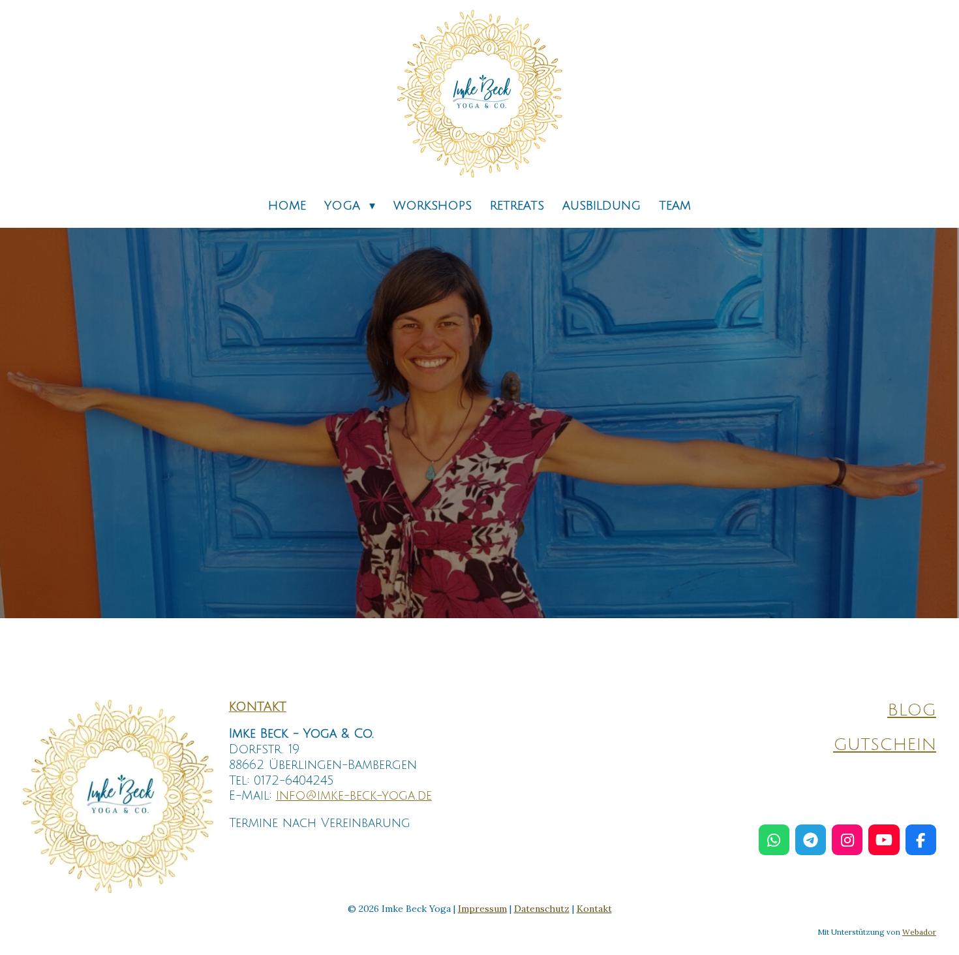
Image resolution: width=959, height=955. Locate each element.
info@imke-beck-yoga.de (354, 795)
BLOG (911, 710)
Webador (919, 932)
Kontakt (594, 909)
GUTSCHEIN (884, 745)
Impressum (482, 909)
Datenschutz (542, 909)
